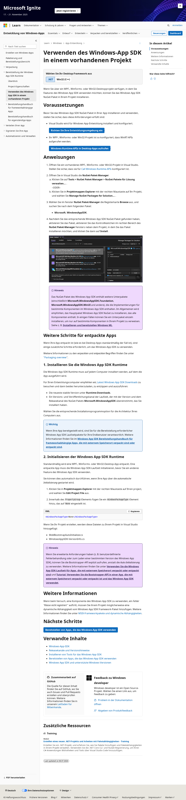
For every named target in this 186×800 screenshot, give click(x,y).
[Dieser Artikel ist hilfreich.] (151, 78)
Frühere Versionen (38, 797)
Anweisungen (157, 52)
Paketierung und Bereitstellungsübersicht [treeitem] (18, 60)
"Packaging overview (55, 357)
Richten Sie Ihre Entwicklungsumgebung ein (77, 130)
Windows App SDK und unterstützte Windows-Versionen (80, 662)
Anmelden (177, 25)
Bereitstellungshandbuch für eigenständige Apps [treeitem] (20, 118)
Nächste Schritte (159, 60)
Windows (57, 43)
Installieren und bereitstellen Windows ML (87, 325)
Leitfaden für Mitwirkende (59, 706)
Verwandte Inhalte (160, 64)
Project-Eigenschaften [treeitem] (18, 86)
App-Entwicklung (74, 43)
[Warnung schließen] (180, 5)
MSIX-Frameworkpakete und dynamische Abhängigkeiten (110, 613)
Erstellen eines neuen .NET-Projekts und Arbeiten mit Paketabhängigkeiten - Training (86, 741)
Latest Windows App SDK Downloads (117, 382)
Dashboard (175, 33)
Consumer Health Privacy (104, 797)
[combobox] (19, 46)
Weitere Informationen (162, 56)
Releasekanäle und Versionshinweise (69, 650)
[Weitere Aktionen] (140, 43)
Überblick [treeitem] (12, 81)
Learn (47, 43)
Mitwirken (66, 797)
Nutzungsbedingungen (133, 797)
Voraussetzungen (159, 48)
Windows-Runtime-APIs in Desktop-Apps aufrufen (80, 148)
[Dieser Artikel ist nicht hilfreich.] (155, 78)
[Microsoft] (5, 25)
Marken (169, 797)
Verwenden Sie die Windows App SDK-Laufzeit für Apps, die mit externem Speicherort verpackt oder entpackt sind (92, 570)
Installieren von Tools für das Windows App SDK (75, 654)
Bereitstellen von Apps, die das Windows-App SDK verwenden (80, 629)
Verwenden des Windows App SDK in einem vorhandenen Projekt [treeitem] (20, 95)
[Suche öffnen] (168, 25)
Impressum (154, 797)
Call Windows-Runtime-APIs (96, 169)
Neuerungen (159, 33)
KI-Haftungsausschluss (14, 797)
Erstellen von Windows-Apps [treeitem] (20, 52)
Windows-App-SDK (59, 646)
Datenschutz (80, 797)
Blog (53, 797)
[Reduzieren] (36, 40)
